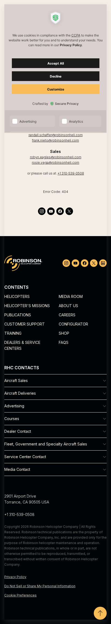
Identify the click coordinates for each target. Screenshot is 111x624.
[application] (55, 312)
